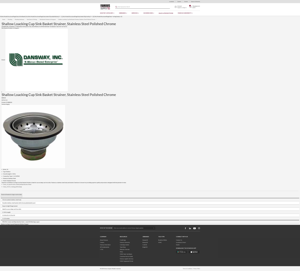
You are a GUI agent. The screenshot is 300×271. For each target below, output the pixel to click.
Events (186, 1)
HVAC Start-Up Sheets (126, 254)
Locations (171, 1)
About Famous (104, 240)
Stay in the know (106, 228)
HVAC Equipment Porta (126, 261)
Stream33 (145, 240)
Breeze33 (145, 242)
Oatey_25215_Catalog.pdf (12, 186)
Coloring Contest (124, 244)
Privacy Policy (196, 268)
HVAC (160, 242)
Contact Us (179, 240)
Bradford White (162, 240)
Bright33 (144, 247)
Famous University (195, 1)
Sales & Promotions (166, 13)
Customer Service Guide (126, 256)
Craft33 (144, 244)
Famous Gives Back (105, 244)
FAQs (121, 251)
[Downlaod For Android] (181, 251)
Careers (179, 1)
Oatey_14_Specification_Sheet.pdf (17, 184)
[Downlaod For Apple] (194, 251)
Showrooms (148, 13)
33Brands (122, 13)
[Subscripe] (153, 228)
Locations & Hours (181, 242)
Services (135, 13)
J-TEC (101, 249)
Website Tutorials (125, 249)
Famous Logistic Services (126, 258)
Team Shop (123, 247)
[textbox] (142, 7)
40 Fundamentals (104, 247)
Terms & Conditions (187, 268)
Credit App (123, 240)
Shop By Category (106, 13)
